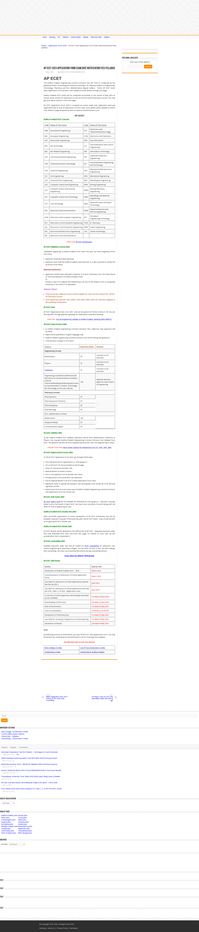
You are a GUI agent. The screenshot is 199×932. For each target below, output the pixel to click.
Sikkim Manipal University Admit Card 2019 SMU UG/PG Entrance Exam (29, 758)
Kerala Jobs (22, 824)
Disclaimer (74, 928)
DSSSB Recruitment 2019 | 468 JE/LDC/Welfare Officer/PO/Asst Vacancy (29, 764)
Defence (66, 37)
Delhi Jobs (22, 820)
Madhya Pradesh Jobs (9, 826)
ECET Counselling (92, 546)
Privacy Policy (62, 928)
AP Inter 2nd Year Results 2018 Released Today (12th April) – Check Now (29, 783)
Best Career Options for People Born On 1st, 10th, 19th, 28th (87, 447)
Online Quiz (5, 736)
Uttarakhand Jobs (25, 831)
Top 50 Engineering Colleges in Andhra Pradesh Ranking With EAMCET (84, 319)
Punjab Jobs (5, 829)
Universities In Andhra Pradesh (92, 652)
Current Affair (6, 734)
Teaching (52, 37)
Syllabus (107, 37)
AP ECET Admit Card (52, 502)
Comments (23, 747)
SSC (59, 37)
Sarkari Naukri (76, 37)
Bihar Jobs (5, 818)
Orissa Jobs (22, 818)
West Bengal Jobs (25, 833)
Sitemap (42, 928)
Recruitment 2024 (79, 72)
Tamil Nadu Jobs (7, 831)
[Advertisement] (67, 57)
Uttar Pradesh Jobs (8, 833)
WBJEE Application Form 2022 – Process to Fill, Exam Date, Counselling (57, 697)
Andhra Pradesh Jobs (9, 815)
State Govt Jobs (96, 37)
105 (17, 754)
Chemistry (49, 370)
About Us (51, 928)
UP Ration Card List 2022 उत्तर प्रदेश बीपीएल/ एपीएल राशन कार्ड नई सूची (102, 698)
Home (44, 37)
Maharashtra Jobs (25, 826)
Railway (85, 37)
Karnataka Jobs (7, 824)
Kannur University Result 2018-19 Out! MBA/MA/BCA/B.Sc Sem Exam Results (31, 770)
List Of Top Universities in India (92, 648)
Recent (4, 747)
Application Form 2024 (57, 46)
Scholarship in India (52, 652)
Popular (13, 747)
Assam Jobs (22, 815)
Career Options (18, 734)
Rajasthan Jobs (24, 829)
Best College (6, 732)
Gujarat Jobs (6, 822)
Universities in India (20, 739)
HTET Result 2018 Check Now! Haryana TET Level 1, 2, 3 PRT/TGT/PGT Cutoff (31, 789)
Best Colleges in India (53, 648)
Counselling (6, 739)
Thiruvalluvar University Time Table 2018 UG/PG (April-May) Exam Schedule (30, 776)
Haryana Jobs (23, 822)
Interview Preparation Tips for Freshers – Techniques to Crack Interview (29, 752)
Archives (4, 844)
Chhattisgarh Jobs (8, 820)
